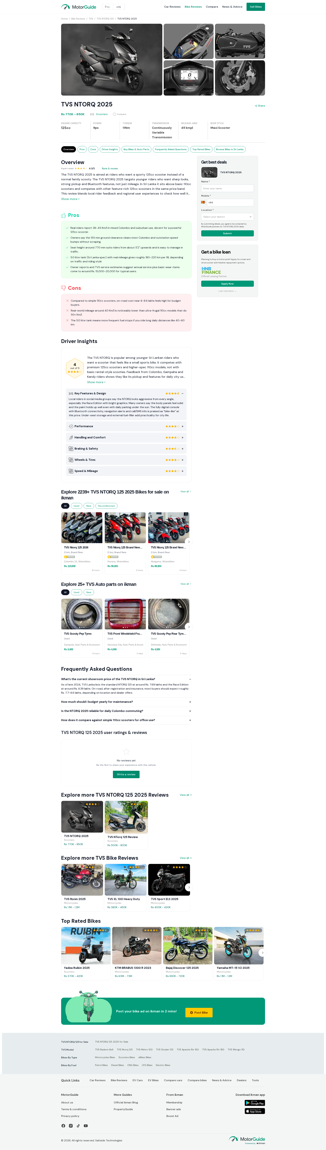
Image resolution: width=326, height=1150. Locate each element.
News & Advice (232, 6)
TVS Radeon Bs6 (104, 1049)
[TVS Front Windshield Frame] (125, 614)
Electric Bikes (163, 1065)
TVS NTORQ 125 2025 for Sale (111, 1041)
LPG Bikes (147, 1065)
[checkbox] (119, 114)
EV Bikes (153, 1080)
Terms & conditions (73, 1109)
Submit (227, 233)
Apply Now (227, 283)
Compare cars (173, 1080)
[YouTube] (86, 1126)
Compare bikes (197, 1080)
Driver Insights (110, 149)
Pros (82, 149)
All (65, 505)
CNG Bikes (133, 1065)
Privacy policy (70, 1116)
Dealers (241, 1080)
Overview (68, 149)
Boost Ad (172, 1116)
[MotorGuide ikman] (69, 6)
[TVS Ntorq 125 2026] (81, 527)
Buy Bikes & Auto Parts (136, 149)
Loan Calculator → (227, 291)
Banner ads (173, 1109)
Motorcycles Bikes (105, 1057)
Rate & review (110, 168)
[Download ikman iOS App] (255, 1111)
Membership (174, 1102)
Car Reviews (172, 6)
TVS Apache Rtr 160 (188, 1049)
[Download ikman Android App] (255, 1103)
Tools (255, 1080)
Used (76, 505)
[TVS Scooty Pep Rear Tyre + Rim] (168, 614)
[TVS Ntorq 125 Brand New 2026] (125, 527)
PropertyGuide (123, 1109)
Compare (212, 6)
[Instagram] (71, 1126)
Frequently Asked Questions (171, 149)
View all (184, 491)
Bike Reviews (193, 6)
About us (67, 1102)
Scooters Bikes (127, 1057)
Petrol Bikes (101, 1065)
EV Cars (138, 1080)
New (88, 505)
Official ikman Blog (126, 1102)
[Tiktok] (78, 1126)
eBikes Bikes (144, 1057)
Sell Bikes (256, 6)
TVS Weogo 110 (236, 1049)
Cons (93, 149)
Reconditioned (106, 505)
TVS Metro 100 (144, 1049)
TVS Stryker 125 (164, 1049)
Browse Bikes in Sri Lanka (229, 149)
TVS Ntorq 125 (125, 1049)
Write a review (126, 774)
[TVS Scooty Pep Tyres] (81, 614)
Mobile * (206, 195)
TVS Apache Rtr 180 (213, 1049)
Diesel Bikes (117, 1065)
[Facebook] (63, 1126)
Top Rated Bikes (201, 149)
